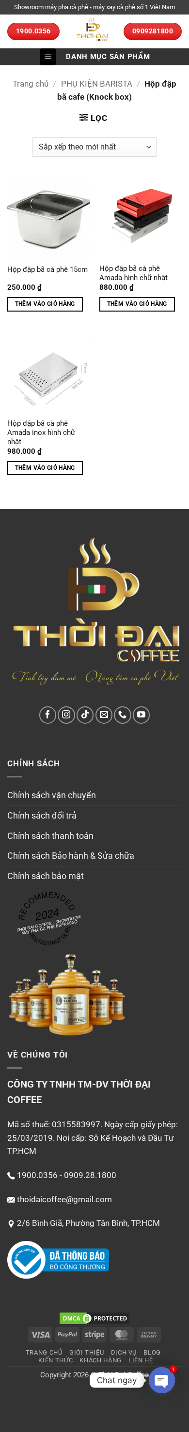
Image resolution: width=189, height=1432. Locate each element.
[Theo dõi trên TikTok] (85, 714)
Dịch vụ (124, 1352)
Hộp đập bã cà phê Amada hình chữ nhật (133, 273)
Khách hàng (100, 1360)
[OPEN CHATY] (162, 1380)
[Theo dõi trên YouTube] (141, 714)
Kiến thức (55, 1360)
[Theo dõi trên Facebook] (47, 714)
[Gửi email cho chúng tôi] (103, 714)
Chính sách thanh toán (50, 836)
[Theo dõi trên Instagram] (66, 714)
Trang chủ (30, 84)
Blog (152, 1352)
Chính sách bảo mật (45, 876)
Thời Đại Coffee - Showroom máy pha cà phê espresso (48, 925)
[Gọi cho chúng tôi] (122, 714)
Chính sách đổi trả (42, 815)
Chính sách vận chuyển (51, 795)
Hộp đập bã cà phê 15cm (47, 270)
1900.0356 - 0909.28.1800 (66, 1175)
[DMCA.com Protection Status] (94, 1317)
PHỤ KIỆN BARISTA (96, 84)
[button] (48, 56)
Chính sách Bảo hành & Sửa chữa (70, 855)
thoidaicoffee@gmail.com (64, 1199)
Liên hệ (140, 1360)
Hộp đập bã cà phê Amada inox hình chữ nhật (41, 432)
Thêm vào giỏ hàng (45, 303)
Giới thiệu (86, 1352)
